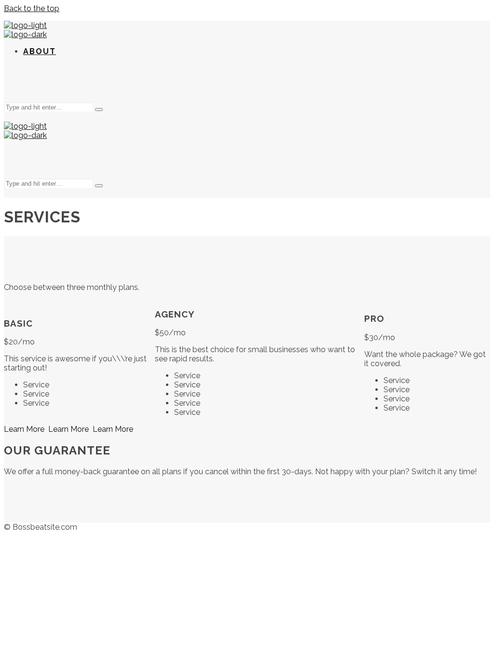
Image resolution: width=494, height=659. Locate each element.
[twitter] (247, 83)
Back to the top (31, 8)
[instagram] (270, 83)
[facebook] (224, 83)
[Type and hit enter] (99, 109)
